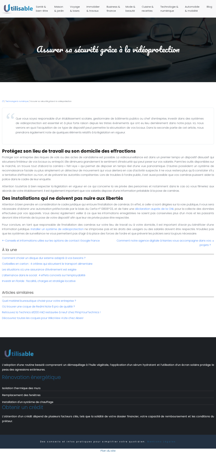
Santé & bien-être (42, 9)
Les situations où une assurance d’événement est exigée (39, 269)
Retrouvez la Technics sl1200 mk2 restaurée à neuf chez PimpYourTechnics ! (51, 312)
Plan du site (108, 451)
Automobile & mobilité (192, 9)
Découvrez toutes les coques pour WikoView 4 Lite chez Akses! (42, 318)
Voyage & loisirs (75, 9)
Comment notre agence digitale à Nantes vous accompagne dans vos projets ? (164, 243)
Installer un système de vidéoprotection (57, 229)
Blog (209, 6)
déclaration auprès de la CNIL (154, 209)
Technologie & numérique (169, 9)
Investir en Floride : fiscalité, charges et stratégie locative (39, 281)
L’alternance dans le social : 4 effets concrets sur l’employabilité (43, 275)
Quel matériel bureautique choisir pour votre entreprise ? (39, 301)
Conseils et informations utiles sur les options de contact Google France (52, 241)
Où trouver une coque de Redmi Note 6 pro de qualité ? (38, 306)
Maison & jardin (59, 9)
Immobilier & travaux (93, 9)
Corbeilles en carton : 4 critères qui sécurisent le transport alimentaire (47, 264)
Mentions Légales (161, 441)
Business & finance (113, 9)
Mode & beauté (130, 9)
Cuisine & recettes (148, 9)
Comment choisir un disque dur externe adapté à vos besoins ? (44, 258)
